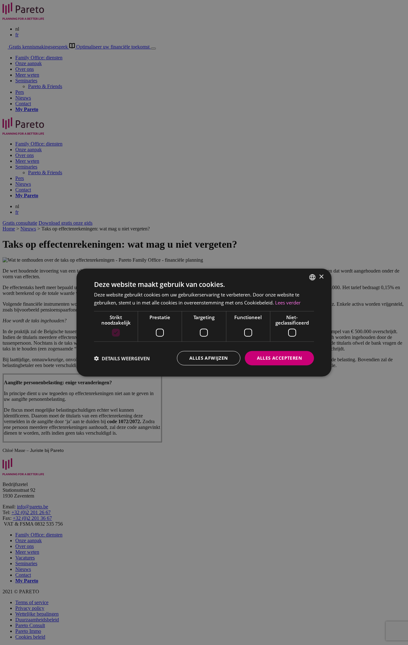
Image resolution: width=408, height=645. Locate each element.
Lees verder (288, 302)
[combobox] (312, 277)
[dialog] (204, 322)
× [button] (321, 276)
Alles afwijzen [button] (208, 358)
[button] (122, 358)
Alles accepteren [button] (279, 358)
